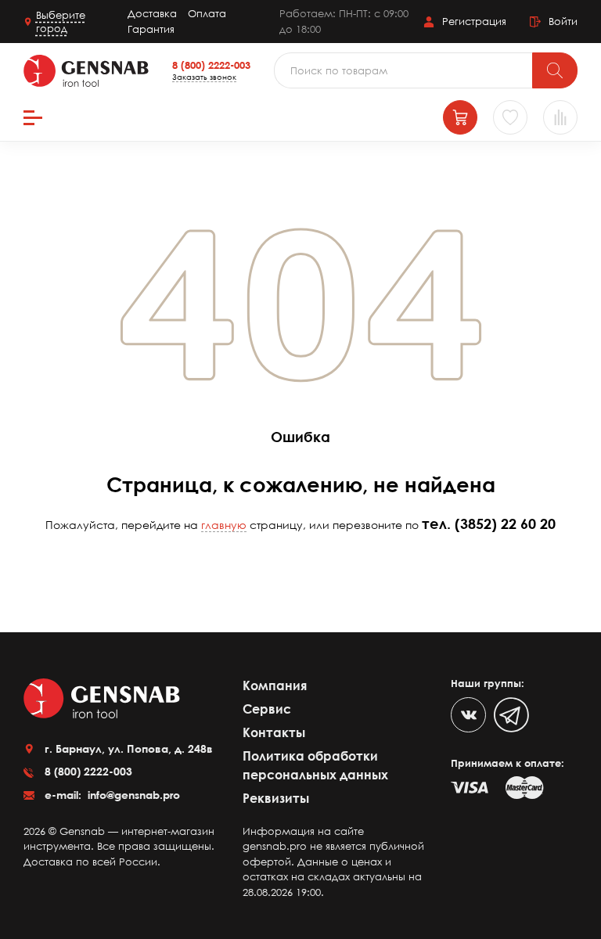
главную (224, 524)
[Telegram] (511, 714)
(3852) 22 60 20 (505, 523)
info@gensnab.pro (132, 794)
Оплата (207, 13)
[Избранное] (510, 117)
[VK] (468, 714)
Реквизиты (276, 798)
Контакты (274, 732)
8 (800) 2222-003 (211, 64)
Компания (275, 685)
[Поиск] (555, 70)
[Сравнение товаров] (560, 117)
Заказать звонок (204, 76)
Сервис (267, 709)
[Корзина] (460, 117)
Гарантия (151, 29)
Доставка (152, 13)
